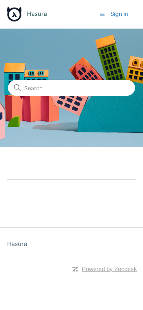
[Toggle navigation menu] (102, 13)
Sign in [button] (119, 13)
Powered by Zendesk (109, 268)
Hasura (17, 244)
